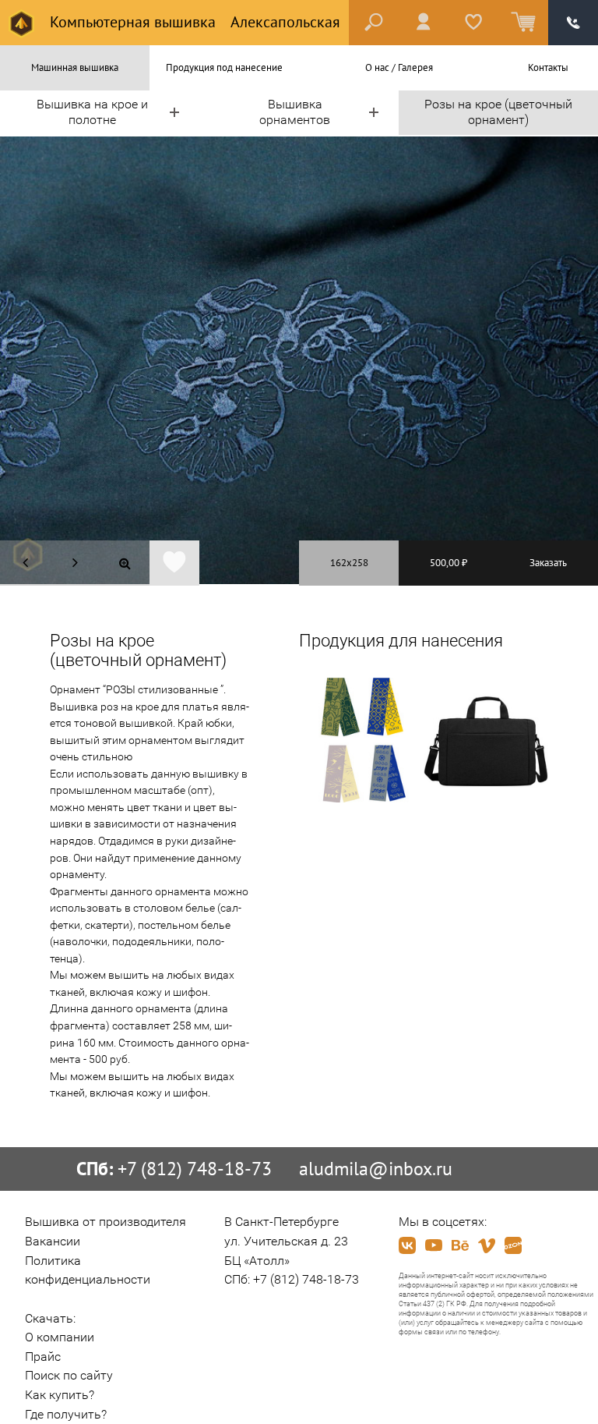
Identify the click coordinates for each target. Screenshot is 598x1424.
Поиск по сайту (69, 1375)
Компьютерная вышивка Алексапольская (193, 22)
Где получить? (66, 1414)
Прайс (43, 1356)
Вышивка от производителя (105, 1221)
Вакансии (52, 1241)
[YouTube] (433, 1245)
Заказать (548, 562)
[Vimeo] (486, 1245)
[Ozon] (513, 1245)
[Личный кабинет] (423, 22)
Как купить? (59, 1394)
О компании (59, 1337)
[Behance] (460, 1245)
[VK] (407, 1245)
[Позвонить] (573, 22)
